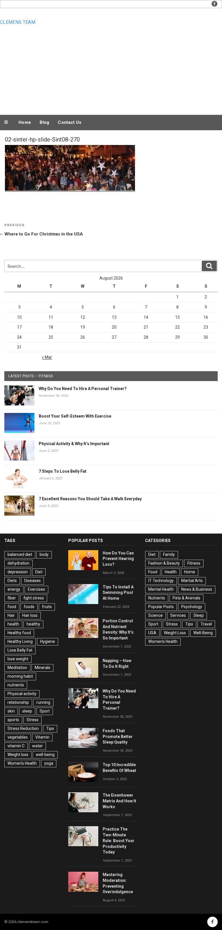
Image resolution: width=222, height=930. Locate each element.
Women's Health (22, 763)
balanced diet (20, 554)
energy (14, 589)
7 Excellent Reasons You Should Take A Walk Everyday (90, 498)
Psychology (191, 606)
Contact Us (69, 122)
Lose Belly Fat (20, 650)
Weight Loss (175, 632)
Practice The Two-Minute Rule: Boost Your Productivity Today (118, 840)
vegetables (18, 737)
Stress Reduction (23, 728)
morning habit (20, 676)
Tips (50, 728)
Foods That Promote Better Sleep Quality (118, 736)
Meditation (17, 667)
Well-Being (203, 632)
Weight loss (18, 754)
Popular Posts (161, 606)
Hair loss (30, 615)
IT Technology (161, 580)
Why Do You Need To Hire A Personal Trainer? (83, 388)
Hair (11, 615)
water (37, 746)
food (12, 606)
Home (24, 122)
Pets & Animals (186, 598)
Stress (32, 719)
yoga (48, 763)
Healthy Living (20, 641)
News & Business (196, 589)
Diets (12, 580)
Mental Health (161, 589)
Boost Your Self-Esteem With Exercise (75, 416)
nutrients (16, 685)
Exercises (36, 589)
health (13, 624)
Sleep (198, 615)
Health (171, 572)
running (43, 702)
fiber (12, 598)
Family (169, 554)
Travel (206, 624)
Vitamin (42, 737)
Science (155, 615)
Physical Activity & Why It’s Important (74, 443)
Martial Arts (192, 580)
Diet (38, 572)
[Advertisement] (111, 70)
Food (152, 572)
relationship (18, 702)
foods (29, 606)
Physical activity (22, 693)
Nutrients (156, 598)
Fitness (193, 563)
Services (178, 615)
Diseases (32, 580)
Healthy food (19, 632)
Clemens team (17, 22)
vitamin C (16, 746)
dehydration (18, 563)
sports (13, 719)
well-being (45, 754)
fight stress (33, 598)
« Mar (47, 357)
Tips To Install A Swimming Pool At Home (118, 593)
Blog (44, 122)
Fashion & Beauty (164, 563)
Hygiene (47, 641)
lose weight (18, 659)
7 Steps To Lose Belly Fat (62, 471)
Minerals (42, 667)
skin (11, 711)
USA (152, 632)
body (44, 554)
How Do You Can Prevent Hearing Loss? (118, 559)
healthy (33, 624)
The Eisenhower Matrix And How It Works (119, 801)
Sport (45, 711)
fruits (47, 606)
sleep (27, 711)
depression (18, 572)
